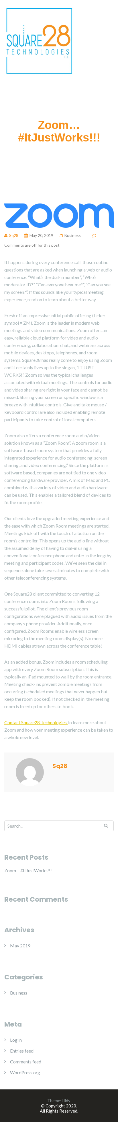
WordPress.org (25, 1072)
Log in (16, 1040)
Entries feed (22, 1050)
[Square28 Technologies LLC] (39, 40)
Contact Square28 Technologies (36, 722)
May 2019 (20, 945)
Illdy (66, 1100)
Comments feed (25, 1061)
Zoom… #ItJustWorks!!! (28, 870)
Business (72, 235)
